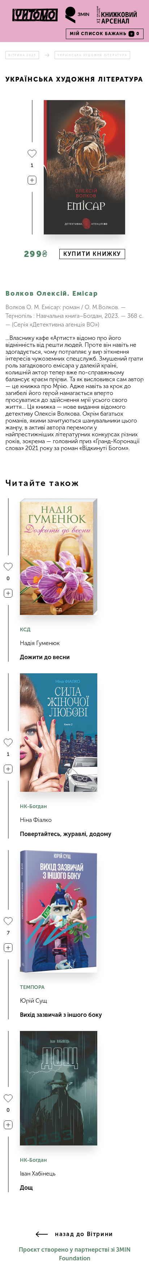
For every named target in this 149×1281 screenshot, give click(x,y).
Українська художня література (92, 55)
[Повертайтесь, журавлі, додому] (58, 732)
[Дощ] (58, 1088)
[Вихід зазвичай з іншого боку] (58, 911)
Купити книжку (92, 253)
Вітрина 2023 (22, 55)
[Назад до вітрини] (42, 1234)
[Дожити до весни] (58, 556)
